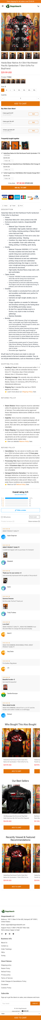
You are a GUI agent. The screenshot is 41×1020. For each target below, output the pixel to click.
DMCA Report (16, 1011)
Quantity (4, 95)
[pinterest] (14, 934)
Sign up (35, 1003)
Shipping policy (6, 965)
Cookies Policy (6, 988)
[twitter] (6, 934)
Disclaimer (4, 984)
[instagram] (10, 934)
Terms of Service (7, 978)
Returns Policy (24, 441)
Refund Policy (21, 484)
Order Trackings (6, 949)
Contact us (4, 946)
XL (14, 90)
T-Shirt (9, 77)
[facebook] (2, 934)
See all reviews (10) (20, 494)
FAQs (3, 952)
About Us (4, 943)
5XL (34, 90)
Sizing (3, 955)
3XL (24, 90)
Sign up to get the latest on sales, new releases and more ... (20, 998)
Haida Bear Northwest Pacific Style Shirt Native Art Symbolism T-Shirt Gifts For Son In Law (16, 761)
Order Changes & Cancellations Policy (13, 981)
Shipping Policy (27, 392)
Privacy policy (5, 975)
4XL (29, 90)
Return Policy (5, 968)
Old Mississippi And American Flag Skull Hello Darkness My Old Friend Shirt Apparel (16, 817)
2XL (19, 90)
